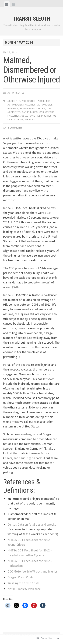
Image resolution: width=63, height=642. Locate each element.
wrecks (30, 119)
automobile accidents (36, 101)
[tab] (7, 4)
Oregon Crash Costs (21, 577)
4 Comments (15, 127)
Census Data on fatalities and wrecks (32, 524)
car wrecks (47, 112)
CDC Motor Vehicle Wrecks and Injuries (33, 571)
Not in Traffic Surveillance (24, 589)
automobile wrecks (32, 108)
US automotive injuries (37, 115)
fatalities (14, 115)
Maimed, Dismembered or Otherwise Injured (31, 70)
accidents (14, 101)
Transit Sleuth (31, 18)
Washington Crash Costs (23, 583)
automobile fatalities (22, 104)
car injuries (30, 112)
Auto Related (16, 92)
